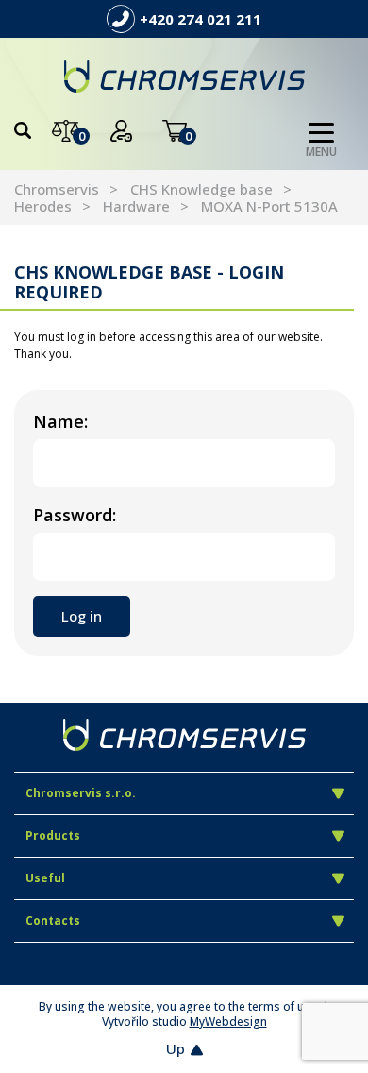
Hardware (136, 205)
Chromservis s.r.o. (80, 793)
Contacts (52, 920)
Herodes (43, 205)
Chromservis (56, 188)
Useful (45, 878)
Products (52, 835)
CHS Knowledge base (201, 188)
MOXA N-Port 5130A (269, 205)
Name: (60, 421)
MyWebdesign (228, 1021)
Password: (74, 514)
